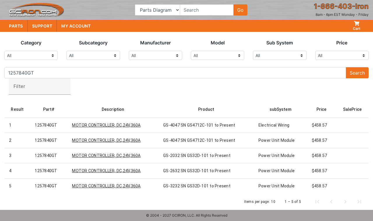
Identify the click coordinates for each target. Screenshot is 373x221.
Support (42, 25)
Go (240, 10)
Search (357, 73)
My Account (76, 25)
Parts (16, 25)
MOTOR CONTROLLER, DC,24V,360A (106, 125)
